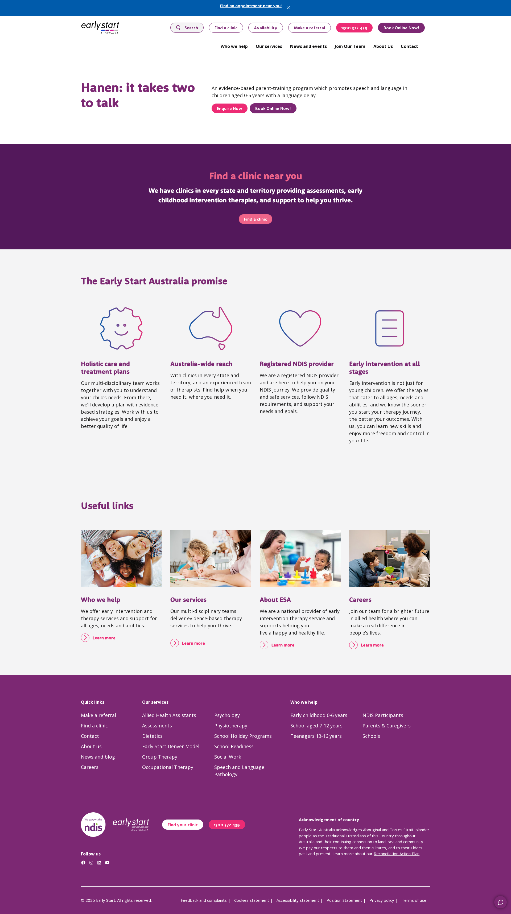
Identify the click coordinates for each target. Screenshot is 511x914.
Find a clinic (226, 27)
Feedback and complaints (204, 900)
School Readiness (234, 746)
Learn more (104, 637)
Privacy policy (381, 900)
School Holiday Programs (243, 736)
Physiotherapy (230, 725)
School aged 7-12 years (316, 725)
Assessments (157, 725)
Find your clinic (183, 824)
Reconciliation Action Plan (396, 853)
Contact (409, 46)
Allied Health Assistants (169, 715)
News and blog (98, 757)
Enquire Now (229, 108)
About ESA (275, 599)
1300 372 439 (354, 27)
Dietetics (152, 736)
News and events (308, 46)
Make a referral (309, 27)
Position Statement (344, 900)
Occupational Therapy (167, 767)
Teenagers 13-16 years (316, 736)
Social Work (227, 757)
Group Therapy (159, 757)
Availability (265, 27)
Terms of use (414, 900)
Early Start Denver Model (170, 746)
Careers (360, 599)
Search (191, 27)
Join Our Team (350, 46)
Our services (269, 46)
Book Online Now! (401, 27)
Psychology (227, 715)
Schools (371, 736)
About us (91, 746)
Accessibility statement (298, 900)
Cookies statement (251, 900)
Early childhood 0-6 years (318, 715)
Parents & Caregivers (386, 725)
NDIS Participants (382, 715)
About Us (383, 46)
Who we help (234, 46)
